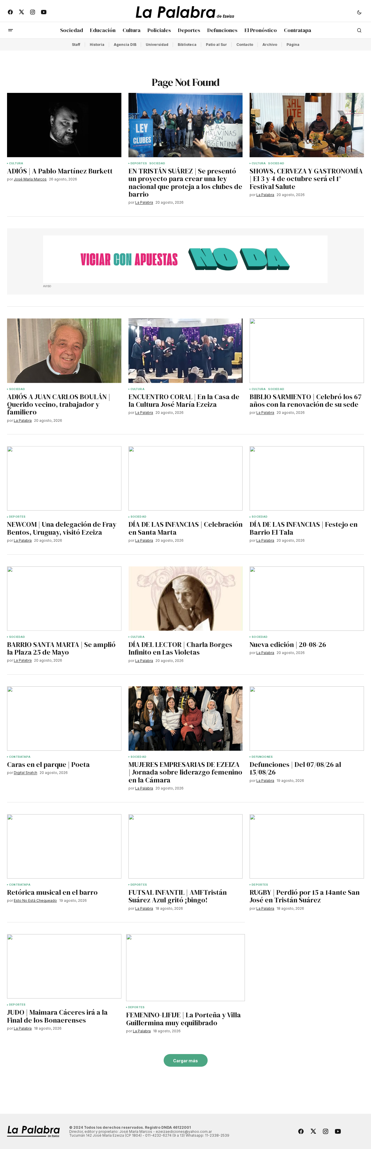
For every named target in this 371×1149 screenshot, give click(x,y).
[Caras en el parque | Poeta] (64, 718)
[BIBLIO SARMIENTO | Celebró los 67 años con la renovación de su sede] (307, 350)
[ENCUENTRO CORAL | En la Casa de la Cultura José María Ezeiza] (185, 350)
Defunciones (262, 756)
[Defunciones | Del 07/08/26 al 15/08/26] (307, 718)
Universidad (157, 44)
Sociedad (157, 163)
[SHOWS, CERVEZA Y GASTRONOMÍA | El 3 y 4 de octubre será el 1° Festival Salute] (307, 125)
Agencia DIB (125, 44)
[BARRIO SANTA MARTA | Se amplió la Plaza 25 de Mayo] (64, 598)
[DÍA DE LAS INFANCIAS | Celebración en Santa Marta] (185, 478)
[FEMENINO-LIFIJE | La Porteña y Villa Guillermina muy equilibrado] (185, 967)
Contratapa (20, 756)
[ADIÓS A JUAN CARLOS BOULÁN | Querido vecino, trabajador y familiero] (64, 350)
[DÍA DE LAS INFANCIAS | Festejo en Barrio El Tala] (307, 478)
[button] (359, 12)
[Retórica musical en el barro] (64, 846)
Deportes (139, 163)
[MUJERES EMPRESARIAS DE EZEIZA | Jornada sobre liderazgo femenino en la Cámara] (185, 718)
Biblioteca (187, 44)
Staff (76, 44)
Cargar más (185, 1060)
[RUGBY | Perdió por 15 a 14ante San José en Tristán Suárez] (307, 846)
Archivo (269, 44)
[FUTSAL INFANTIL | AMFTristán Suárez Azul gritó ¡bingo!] (185, 846)
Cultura (16, 163)
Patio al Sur (216, 44)
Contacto (244, 44)
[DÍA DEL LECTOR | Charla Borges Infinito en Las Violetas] (185, 598)
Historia (97, 44)
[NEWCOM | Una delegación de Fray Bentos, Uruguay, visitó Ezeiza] (64, 478)
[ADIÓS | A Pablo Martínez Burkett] (64, 125)
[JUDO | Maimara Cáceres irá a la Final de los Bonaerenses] (64, 966)
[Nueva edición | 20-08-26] (307, 598)
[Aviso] (185, 259)
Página (293, 44)
